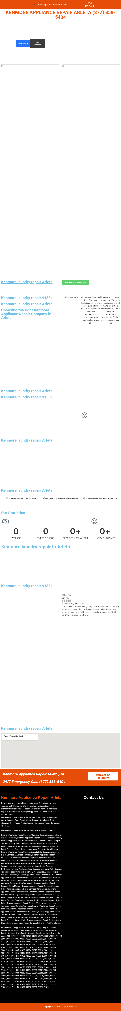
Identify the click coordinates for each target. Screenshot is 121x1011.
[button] (64, 604)
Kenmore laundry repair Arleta (26, 282)
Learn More (23, 43)
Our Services (37, 43)
